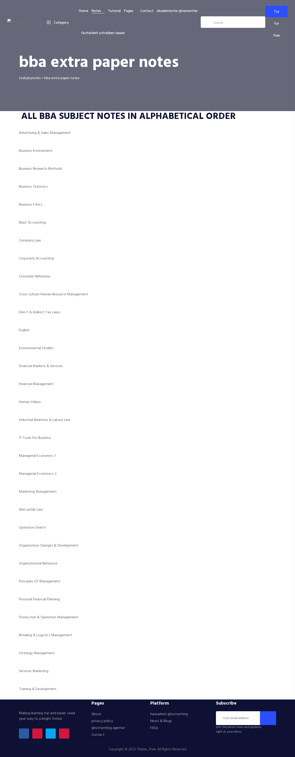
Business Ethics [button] (30, 205)
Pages (128, 11)
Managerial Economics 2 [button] (38, 474)
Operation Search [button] (32, 528)
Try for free (276, 13)
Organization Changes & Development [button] (48, 546)
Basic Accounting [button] (32, 223)
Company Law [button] (30, 241)
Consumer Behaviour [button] (34, 276)
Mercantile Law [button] (31, 510)
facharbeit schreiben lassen (103, 33)
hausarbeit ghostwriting (169, 714)
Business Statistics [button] (33, 187)
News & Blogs (161, 721)
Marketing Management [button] (38, 492)
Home (83, 11)
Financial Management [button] (36, 384)
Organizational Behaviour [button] (38, 564)
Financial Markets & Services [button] (41, 366)
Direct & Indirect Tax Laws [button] (39, 312)
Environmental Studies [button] (36, 348)
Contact (146, 11)
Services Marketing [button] (33, 671)
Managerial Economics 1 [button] (37, 456)
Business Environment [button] (36, 151)
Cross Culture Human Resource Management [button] (53, 294)
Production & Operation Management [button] (48, 617)
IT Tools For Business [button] (35, 438)
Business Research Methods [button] (40, 169)
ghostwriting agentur (108, 728)
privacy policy (102, 721)
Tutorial (114, 11)
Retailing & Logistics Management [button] (45, 635)
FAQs (154, 728)
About (96, 714)
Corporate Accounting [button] (36, 259)
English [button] (24, 330)
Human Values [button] (30, 402)
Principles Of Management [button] (39, 581)
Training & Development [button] (37, 689)
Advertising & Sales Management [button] (45, 133)
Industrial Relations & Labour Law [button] (45, 420)
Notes (96, 11)
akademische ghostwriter (177, 11)
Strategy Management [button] (37, 653)
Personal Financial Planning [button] (39, 599)
